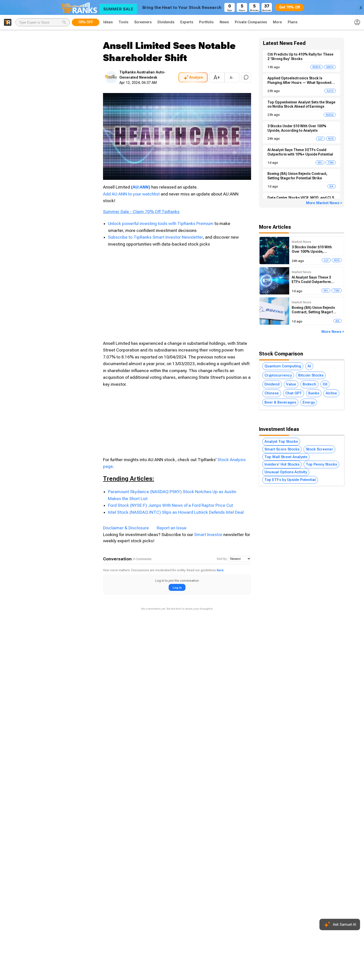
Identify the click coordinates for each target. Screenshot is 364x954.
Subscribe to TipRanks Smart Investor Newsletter (155, 237)
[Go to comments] (246, 77)
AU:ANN (140, 187)
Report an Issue (171, 527)
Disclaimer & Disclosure (126, 527)
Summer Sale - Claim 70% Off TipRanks (141, 211)
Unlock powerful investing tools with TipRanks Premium (161, 223)
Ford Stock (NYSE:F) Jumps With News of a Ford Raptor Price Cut (170, 505)
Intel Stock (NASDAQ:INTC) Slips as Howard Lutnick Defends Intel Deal (176, 512)
